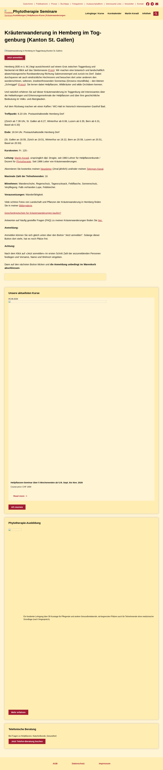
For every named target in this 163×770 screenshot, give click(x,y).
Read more (18, 496)
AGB (55, 763)
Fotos (22, 84)
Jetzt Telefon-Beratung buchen (27, 741)
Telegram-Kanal (95, 169)
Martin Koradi (22, 158)
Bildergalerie (25, 205)
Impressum (104, 763)
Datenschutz (78, 763)
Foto (51, 70)
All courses (17, 507)
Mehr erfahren (18, 712)
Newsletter (46, 169)
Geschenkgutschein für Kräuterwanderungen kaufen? (33, 213)
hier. (100, 220)
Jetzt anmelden (15, 57)
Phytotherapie (23, 161)
